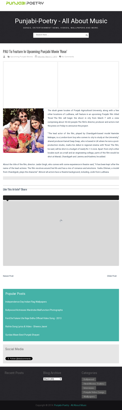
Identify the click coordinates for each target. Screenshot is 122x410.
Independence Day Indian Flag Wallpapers (26, 301)
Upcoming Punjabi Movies (21, 57)
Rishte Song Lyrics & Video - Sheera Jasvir (26, 326)
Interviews (89, 388)
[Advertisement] (30, 84)
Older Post (112, 276)
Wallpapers (89, 396)
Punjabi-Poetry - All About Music (61, 21)
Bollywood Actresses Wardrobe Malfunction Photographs (34, 310)
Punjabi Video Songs (94, 392)
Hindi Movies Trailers (94, 383)
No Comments (68, 57)
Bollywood (89, 379)
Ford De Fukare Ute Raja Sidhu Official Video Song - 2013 (33, 318)
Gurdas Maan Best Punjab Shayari (22, 334)
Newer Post (8, 276)
